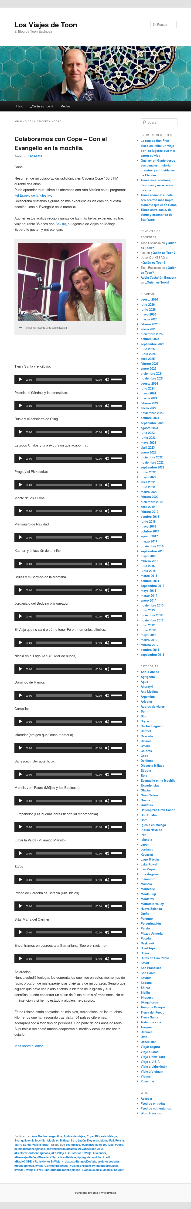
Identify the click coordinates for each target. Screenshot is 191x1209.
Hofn (144, 820)
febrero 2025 (149, 363)
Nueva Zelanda (151, 908)
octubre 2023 (150, 417)
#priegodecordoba (89, 1157)
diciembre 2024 (152, 373)
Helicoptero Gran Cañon (158, 810)
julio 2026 (148, 304)
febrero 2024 (149, 403)
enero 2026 (148, 329)
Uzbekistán (149, 1041)
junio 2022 (148, 472)
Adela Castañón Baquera (158, 277)
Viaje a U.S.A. (150, 1061)
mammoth (148, 879)
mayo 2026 (148, 314)
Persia (119, 1140)
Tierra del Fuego (152, 1012)
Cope (90, 1136)
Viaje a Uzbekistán (154, 1066)
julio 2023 (148, 432)
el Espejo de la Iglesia (32, 195)
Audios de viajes (74, 1136)
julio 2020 (148, 487)
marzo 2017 (149, 541)
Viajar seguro (150, 1046)
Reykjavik (147, 943)
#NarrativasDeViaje (63, 1157)
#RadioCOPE (23, 1161)
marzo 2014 (149, 595)
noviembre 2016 (152, 546)
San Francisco (151, 967)
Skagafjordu (149, 1002)
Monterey (147, 899)
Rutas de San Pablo (155, 958)
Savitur (60, 223)
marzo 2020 (149, 491)
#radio (107, 1157)
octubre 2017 (150, 531)
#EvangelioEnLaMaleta (62, 1149)
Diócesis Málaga (106, 1136)
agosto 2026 (149, 299)
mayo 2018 (148, 526)
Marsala (146, 884)
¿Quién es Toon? (41, 106)
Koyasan (93, 1140)
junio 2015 (148, 570)
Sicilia (145, 992)
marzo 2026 (149, 319)
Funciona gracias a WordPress (95, 1193)
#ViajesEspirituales (105, 1165)
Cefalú (145, 746)
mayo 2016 (148, 556)
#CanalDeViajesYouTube (98, 1144)
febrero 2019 (149, 511)
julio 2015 (148, 566)
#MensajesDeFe (25, 1157)
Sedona (146, 982)
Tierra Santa (22, 1144)
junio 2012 (148, 630)
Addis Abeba (150, 672)
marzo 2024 (149, 398)
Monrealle (148, 888)
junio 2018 (148, 521)
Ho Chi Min (149, 815)
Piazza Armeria (152, 933)
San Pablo (148, 973)
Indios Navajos (151, 829)
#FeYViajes (58, 1153)
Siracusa (147, 997)
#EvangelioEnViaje (90, 1149)
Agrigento (148, 676)
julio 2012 (148, 625)
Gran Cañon (149, 795)
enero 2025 (148, 368)
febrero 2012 (149, 644)
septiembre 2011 (152, 654)
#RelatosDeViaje (85, 1161)
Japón (82, 1140)
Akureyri (147, 686)
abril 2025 (148, 358)
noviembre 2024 (152, 378)
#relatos (67, 1161)
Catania (146, 741)
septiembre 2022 (152, 467)
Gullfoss (147, 805)
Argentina (55, 1136)
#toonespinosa (24, 1165)
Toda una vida (151, 1022)
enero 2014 (148, 600)
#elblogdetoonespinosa (29, 1149)
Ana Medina (40, 1136)
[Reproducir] (20, 379)
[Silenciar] (107, 379)
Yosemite (147, 1081)
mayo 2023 (148, 442)
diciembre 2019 (152, 502)
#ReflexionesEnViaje (47, 1161)
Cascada (147, 736)
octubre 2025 (150, 339)
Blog (144, 716)
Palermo (147, 918)
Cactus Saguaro (152, 726)
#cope (119, 1144)
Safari (145, 963)
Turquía (146, 1027)
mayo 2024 (148, 393)
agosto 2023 (149, 427)
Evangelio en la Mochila (29, 1140)
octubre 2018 (150, 516)
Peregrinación (151, 923)
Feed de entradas (153, 1103)
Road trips (148, 948)
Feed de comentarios (156, 1108)
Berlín (145, 711)
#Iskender (99, 1153)
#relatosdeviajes (109, 1161)
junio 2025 (148, 353)
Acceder (146, 1098)
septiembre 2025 (152, 344)
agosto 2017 (149, 536)
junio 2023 (148, 437)
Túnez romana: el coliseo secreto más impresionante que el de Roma (159, 200)
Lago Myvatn (150, 859)
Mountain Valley (152, 903)
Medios (65, 106)
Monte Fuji (107, 1140)
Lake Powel (149, 864)
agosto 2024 (149, 383)
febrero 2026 (149, 324)
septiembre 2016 (152, 551)
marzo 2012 (149, 640)
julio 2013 (148, 610)
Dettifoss (147, 760)
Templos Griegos (153, 1007)
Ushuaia (146, 1032)
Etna (144, 775)
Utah (144, 1037)
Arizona (146, 701)
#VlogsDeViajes (24, 1170)
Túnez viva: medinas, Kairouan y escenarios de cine (157, 185)
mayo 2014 (148, 590)
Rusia (145, 953)
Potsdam (147, 938)
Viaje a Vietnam (152, 1071)
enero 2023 (148, 452)
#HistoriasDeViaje (80, 1153)
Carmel (146, 731)
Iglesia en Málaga (58, 1140)
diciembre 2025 (152, 334)
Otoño (145, 913)
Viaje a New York (153, 1056)
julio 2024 (148, 388)
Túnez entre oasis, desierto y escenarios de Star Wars (156, 214)
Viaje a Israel (40, 1144)
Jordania (147, 849)
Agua (144, 681)
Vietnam (147, 1076)
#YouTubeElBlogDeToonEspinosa (58, 1170)
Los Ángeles (150, 874)
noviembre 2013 (152, 605)
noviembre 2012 (152, 620)
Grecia (145, 800)
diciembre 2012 (152, 615)
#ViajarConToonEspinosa (51, 1165)
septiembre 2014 (152, 585)
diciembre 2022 (152, 457)
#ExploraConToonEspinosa (32, 1153)
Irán (73, 1140)
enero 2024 (148, 408)
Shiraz (145, 987)
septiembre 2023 (152, 423)
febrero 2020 (149, 496)
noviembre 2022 (152, 462)
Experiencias (150, 785)
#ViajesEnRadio (80, 1165)
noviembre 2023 (152, 413)
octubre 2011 (150, 649)
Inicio (19, 106)
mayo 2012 (148, 635)
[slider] (117, 379)
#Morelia (43, 1157)
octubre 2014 (150, 580)
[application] (70, 379)
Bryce (145, 721)
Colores (146, 750)
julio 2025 (148, 349)
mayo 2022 (148, 477)
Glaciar (146, 790)
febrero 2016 (149, 561)
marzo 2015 (149, 575)
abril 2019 (148, 506)
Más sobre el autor (28, 1045)
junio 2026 (148, 309)
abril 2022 (148, 482)
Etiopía (146, 770)
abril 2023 (148, 447)
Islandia (146, 839)
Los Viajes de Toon (45, 24)
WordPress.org (151, 1113)
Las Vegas (148, 869)
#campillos (73, 1144)
